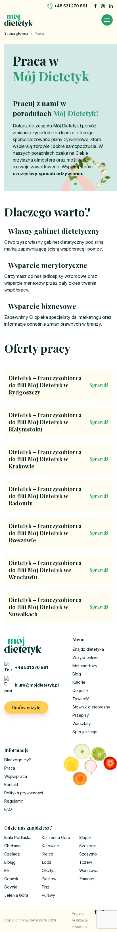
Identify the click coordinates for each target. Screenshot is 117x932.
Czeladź (12, 854)
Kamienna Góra (56, 837)
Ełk (7, 870)
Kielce (47, 854)
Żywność (80, 698)
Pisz (45, 887)
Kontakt (11, 784)
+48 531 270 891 (70, 5)
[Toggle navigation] (107, 20)
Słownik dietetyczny (91, 706)
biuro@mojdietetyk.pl (37, 685)
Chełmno (12, 845)
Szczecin (88, 845)
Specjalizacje (84, 731)
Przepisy (80, 715)
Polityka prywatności (23, 792)
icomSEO (79, 927)
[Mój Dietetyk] (18, 20)
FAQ (8, 809)
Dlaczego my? (17, 759)
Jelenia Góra (16, 895)
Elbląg (10, 862)
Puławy (48, 895)
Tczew (85, 862)
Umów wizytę (26, 707)
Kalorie (78, 682)
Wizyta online (85, 657)
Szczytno (88, 854)
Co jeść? (80, 690)
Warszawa (89, 870)
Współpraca (15, 776)
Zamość (86, 878)
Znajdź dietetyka (88, 649)
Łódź (46, 862)
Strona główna (16, 33)
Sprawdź (98, 385)
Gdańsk (11, 878)
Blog (76, 673)
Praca (9, 768)
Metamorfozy (84, 665)
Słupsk (85, 837)
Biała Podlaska (18, 837)
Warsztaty (81, 723)
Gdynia (10, 887)
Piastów (49, 878)
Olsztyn (49, 870)
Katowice (50, 845)
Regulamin (14, 801)
